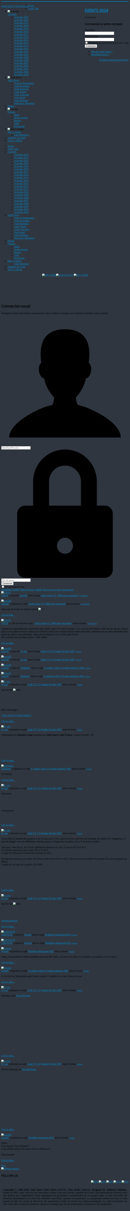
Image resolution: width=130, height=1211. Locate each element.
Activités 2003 (21, 74)
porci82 (23, 595)
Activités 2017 (21, 34)
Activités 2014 (21, 43)
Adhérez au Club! (17, 137)
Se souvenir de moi (14, 586)
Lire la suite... (8, 615)
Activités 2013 (21, 46)
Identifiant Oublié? (10, 589)
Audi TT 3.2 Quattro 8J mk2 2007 (57, 651)
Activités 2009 (21, 57)
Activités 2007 (21, 63)
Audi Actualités (21, 86)
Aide (16, 123)
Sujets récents (21, 117)
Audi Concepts (21, 94)
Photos (11, 106)
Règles (17, 120)
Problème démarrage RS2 (58, 934)
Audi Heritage (21, 100)
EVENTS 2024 (96, 10)
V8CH (4, 595)
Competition (114, 60)
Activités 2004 (21, 71)
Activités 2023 (21, 17)
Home (31, 5)
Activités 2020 (21, 25)
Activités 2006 (21, 66)
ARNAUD (7, 934)
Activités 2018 (21, 31)
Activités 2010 (21, 54)
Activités (12, 14)
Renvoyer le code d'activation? (58, 589)
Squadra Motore (9, 920)
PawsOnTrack (23, 995)
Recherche (19, 126)
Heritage (103, 60)
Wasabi (5, 676)
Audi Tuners (20, 91)
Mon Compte (14, 132)
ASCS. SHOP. (15, 140)
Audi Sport (19, 97)
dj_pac (23, 651)
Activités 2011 (21, 51)
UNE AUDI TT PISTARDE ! (16, 715)
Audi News (13, 80)
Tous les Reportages (24, 83)
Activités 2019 (21, 28)
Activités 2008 (21, 60)
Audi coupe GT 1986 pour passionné (59, 595)
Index (17, 114)
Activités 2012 (21, 48)
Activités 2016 (21, 37)
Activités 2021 (21, 23)
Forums (11, 112)
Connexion (7, 583)
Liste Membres (21, 135)
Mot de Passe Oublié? (31, 589)
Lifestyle (124, 60)
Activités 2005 (21, 68)
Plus (3, 1165)
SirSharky (25, 668)
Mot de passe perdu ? (101, 51)
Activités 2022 (21, 20)
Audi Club (33, 8)
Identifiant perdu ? (100, 54)
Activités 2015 (21, 40)
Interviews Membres (24, 103)
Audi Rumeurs (21, 89)
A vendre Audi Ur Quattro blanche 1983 (64, 668)
